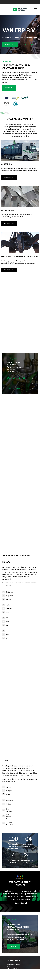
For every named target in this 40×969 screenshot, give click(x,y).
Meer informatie (9, 177)
